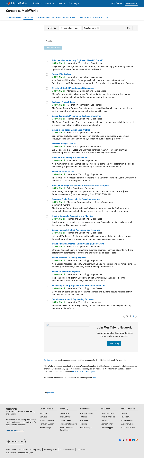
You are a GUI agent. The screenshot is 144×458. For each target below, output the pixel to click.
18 (132, 316)
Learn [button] (60, 3)
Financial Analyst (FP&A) (64, 143)
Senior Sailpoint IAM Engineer (66, 271)
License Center (106, 424)
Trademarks (23, 449)
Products (37, 3)
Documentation (86, 413)
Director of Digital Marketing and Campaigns (73, 88)
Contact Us (81, 449)
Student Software (47, 420)
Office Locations (43, 17)
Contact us (48, 360)
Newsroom (125, 417)
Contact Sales (65, 420)
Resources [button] (84, 17)
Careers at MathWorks (22, 11)
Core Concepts (86, 427)
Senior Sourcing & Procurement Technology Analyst (76, 116)
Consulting (105, 420)
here (94, 378)
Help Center (116, 3)
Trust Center (11, 449)
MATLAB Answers (108, 417)
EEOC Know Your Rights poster (84, 371)
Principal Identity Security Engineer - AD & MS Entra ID (77, 60)
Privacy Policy (35, 449)
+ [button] (127, 28)
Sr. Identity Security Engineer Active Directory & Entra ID (78, 285)
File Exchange (45, 427)
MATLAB (43, 413)
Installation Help (107, 413)
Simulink (43, 417)
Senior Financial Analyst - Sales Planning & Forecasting (78, 244)
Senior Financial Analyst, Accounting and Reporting (76, 230)
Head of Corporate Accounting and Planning (72, 216)
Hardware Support (47, 424)
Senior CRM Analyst (61, 74)
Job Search (28, 17)
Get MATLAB (131, 3)
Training (83, 424)
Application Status (67, 449)
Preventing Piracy (51, 449)
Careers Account (100, 17)
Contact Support (107, 427)
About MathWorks (128, 427)
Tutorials (83, 417)
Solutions (49, 3)
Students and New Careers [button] (63, 17)
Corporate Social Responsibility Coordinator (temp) (76, 199)
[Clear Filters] (134, 28)
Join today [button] (114, 343)
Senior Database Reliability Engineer (69, 257)
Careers (124, 413)
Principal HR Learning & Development (69, 157)
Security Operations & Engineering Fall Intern (73, 299)
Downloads (64, 413)
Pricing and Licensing (68, 424)
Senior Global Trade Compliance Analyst (71, 130)
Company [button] (72, 3)
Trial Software (65, 417)
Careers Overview (13, 17)
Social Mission (126, 420)
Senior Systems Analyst (63, 171)
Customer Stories (128, 424)
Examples (84, 420)
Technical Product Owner (63, 102)
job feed (50, 392)
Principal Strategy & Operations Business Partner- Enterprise (80, 185)
